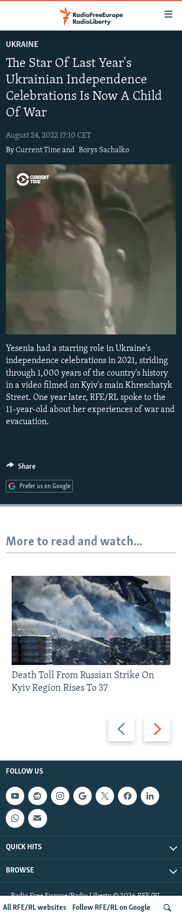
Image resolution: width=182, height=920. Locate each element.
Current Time (38, 150)
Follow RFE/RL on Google (111, 908)
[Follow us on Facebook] (127, 796)
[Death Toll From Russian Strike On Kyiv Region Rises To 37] (91, 620)
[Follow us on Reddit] (37, 796)
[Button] (20, 469)
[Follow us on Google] (82, 796)
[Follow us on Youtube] (15, 796)
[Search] (167, 908)
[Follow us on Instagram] (60, 796)
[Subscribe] (37, 818)
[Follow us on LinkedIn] (150, 796)
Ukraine (22, 45)
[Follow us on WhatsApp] (15, 818)
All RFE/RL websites (34, 908)
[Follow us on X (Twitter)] (105, 796)
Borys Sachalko (104, 150)
